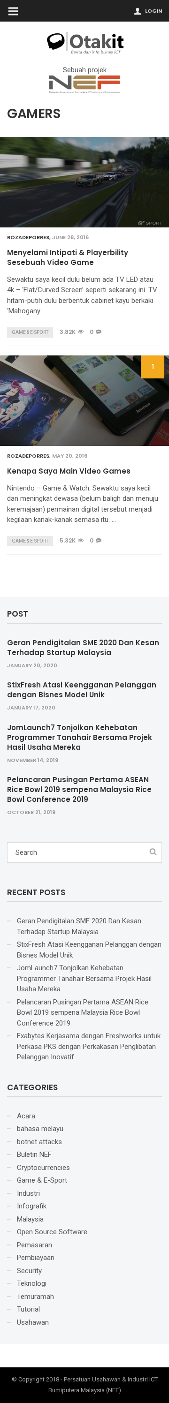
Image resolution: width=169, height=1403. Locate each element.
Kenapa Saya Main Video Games (69, 471)
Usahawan (33, 1322)
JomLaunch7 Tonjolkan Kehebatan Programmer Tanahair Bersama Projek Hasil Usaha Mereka (79, 737)
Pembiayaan (35, 1257)
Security (29, 1271)
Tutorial (28, 1309)
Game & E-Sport (30, 332)
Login (153, 11)
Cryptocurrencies (43, 1167)
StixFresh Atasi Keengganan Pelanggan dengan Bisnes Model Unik (81, 690)
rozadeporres (28, 237)
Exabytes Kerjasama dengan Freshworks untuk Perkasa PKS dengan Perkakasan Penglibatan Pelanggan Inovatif (89, 1046)
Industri (28, 1193)
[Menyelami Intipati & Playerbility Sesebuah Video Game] (84, 182)
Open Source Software (52, 1232)
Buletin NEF (34, 1154)
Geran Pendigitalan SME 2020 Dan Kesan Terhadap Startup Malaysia (83, 647)
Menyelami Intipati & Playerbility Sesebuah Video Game (67, 257)
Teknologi (31, 1283)
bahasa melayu (40, 1128)
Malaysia (30, 1219)
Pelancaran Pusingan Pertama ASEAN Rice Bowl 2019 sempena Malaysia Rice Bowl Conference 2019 (79, 789)
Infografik (31, 1206)
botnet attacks (39, 1142)
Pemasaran (34, 1245)
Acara (26, 1116)
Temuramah (35, 1296)
